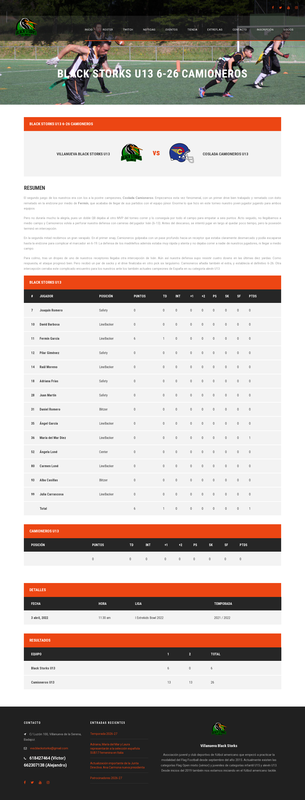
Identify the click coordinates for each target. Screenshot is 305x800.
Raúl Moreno (48, 367)
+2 (203, 296)
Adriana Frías (49, 381)
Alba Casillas (49, 480)
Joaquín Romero (51, 310)
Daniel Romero (50, 409)
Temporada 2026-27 (103, 733)
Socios (288, 29)
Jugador (46, 296)
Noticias (149, 29)
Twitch (128, 29)
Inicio (89, 29)
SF (239, 296)
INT (178, 296)
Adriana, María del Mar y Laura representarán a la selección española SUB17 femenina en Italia (115, 748)
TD (165, 296)
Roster (108, 29)
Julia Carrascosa (51, 494)
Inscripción (265, 29)
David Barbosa (50, 324)
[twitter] (280, 8)
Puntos (140, 296)
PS (215, 296)
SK (227, 296)
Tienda (192, 29)
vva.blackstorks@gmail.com (49, 748)
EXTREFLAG (215, 29)
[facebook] (273, 8)
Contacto (240, 29)
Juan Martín (48, 395)
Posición (106, 296)
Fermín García (49, 339)
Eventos (172, 29)
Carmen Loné (49, 466)
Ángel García (49, 423)
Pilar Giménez (49, 353)
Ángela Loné (48, 452)
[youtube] (288, 8)
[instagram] (296, 8)
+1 (192, 296)
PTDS (253, 296)
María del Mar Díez (53, 438)
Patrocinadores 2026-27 (106, 778)
